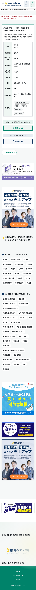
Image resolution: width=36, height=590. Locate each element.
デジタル (23, 318)
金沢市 (26, 259)
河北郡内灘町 (7, 264)
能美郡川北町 (7, 273)
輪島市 (29, 283)
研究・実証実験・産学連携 (24, 327)
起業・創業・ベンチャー (10, 318)
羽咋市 (20, 278)
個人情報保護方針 (18, 575)
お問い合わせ (19, 128)
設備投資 (21, 299)
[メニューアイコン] (3, 3)
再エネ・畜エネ (15, 322)
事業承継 (16, 341)
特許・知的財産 (7, 359)
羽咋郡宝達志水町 (8, 278)
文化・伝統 (6, 346)
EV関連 (25, 341)
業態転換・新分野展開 (22, 359)
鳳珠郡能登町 (19, 283)
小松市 (5, 269)
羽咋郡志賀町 (27, 273)
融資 (24, 364)
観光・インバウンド (18, 331)
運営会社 (18, 571)
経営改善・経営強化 (9, 299)
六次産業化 (6, 364)
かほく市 (29, 264)
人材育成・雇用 (23, 304)
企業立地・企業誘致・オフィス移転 (13, 350)
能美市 (17, 273)
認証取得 (16, 364)
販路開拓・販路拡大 (9, 313)
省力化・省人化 (23, 336)
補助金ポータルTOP (6, 9)
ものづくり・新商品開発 (26, 313)
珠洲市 (13, 269)
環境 (30, 318)
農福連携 (6, 369)
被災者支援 (17, 355)
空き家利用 (6, 341)
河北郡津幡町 (19, 264)
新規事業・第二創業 (9, 336)
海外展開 (6, 331)
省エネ (5, 322)
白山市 (28, 278)
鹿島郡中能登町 (16, 259)
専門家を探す (19, 141)
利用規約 (18, 579)
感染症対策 (6, 355)
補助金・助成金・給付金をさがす (21, 9)
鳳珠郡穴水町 (7, 283)
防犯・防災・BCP (8, 327)
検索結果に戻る (10, 152)
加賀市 (5, 259)
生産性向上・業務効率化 (10, 308)
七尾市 (21, 269)
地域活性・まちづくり (9, 304)
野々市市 (29, 269)
